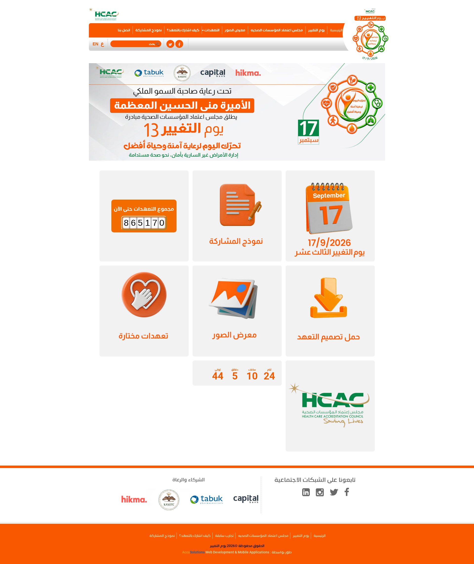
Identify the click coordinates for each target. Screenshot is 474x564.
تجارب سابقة (224, 536)
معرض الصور (235, 30)
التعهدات (211, 30)
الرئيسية (336, 30)
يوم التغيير (316, 30)
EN (95, 44)
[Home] (370, 34)
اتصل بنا (124, 30)
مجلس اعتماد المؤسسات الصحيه (277, 30)
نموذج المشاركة (148, 30)
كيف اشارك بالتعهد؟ (183, 30)
